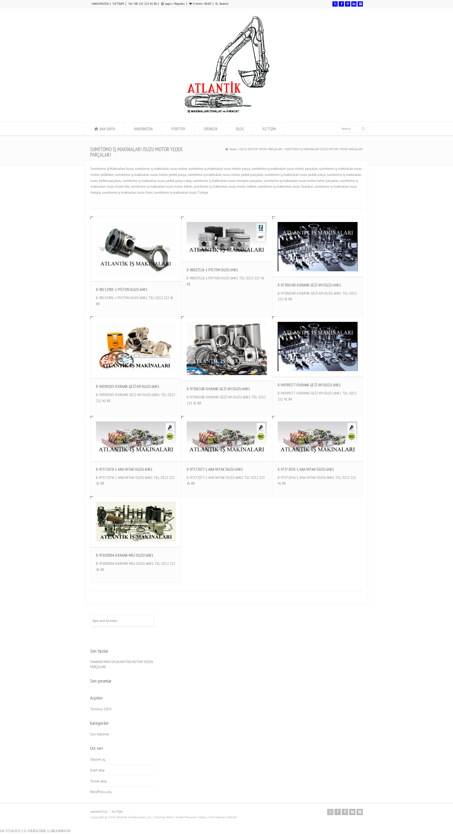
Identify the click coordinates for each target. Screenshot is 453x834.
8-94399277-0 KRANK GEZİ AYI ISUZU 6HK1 (309, 384)
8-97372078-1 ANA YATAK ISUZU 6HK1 (124, 469)
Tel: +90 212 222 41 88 (142, 4)
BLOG (240, 128)
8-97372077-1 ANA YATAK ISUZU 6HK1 (215, 469)
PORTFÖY (178, 128)
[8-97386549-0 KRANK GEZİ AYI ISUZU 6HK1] (318, 246)
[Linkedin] (354, 4)
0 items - (202, 4)
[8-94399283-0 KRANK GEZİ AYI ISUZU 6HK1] (136, 347)
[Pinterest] (347, 4)
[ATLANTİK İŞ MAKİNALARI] (226, 112)
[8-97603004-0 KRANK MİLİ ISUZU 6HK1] (136, 521)
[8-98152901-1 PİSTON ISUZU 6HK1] (136, 249)
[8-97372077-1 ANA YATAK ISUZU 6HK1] (227, 438)
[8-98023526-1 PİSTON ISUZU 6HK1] (227, 239)
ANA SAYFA (107, 128)
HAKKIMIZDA (100, 4)
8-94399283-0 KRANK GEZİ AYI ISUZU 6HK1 (127, 386)
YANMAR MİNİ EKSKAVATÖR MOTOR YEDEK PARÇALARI (121, 664)
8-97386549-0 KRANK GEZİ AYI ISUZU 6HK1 (309, 285)
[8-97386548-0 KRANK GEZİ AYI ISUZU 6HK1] (227, 348)
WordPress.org (100, 792)
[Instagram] (360, 4)
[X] (335, 4)
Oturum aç (97, 759)
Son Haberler (99, 734)
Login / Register (175, 4)
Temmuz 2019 (100, 709)
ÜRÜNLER (210, 128)
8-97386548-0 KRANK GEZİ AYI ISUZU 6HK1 (218, 388)
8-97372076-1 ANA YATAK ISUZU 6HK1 (306, 469)
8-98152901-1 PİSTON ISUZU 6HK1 (122, 289)
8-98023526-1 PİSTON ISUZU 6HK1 (212, 269)
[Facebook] (341, 4)
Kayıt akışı (97, 770)
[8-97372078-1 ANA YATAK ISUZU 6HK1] (136, 438)
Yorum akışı (98, 781)
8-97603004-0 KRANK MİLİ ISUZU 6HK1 (124, 555)
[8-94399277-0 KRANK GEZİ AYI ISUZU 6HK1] (318, 346)
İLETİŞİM (118, 4)
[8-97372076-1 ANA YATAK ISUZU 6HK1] (318, 438)
